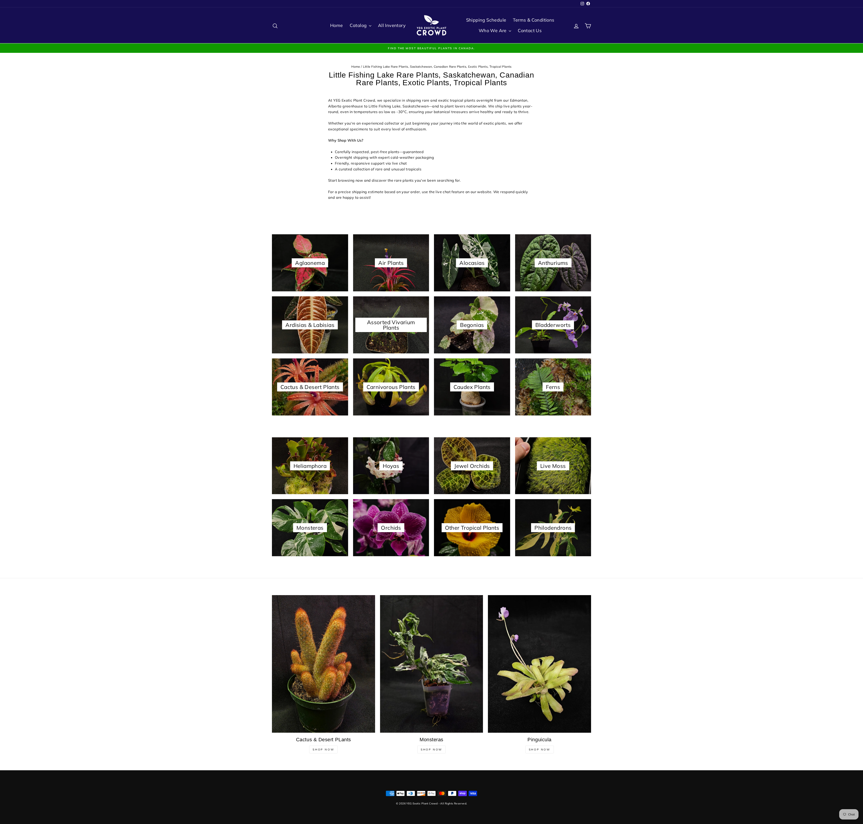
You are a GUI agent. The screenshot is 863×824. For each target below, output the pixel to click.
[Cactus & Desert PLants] (323, 663)
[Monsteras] (431, 663)
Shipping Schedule (486, 20)
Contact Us (530, 30)
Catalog (359, 25)
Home (336, 25)
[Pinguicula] (539, 664)
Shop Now (323, 749)
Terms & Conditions (533, 20)
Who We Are (493, 30)
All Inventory (392, 25)
